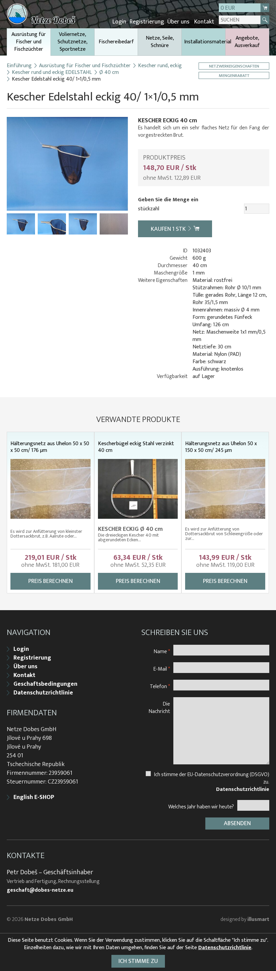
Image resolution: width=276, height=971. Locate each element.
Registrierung (147, 22)
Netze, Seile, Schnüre (160, 42)
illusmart (258, 919)
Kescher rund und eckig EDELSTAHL (52, 72)
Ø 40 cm (109, 72)
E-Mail (161, 669)
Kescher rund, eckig (160, 65)
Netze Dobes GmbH (49, 919)
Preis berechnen (50, 581)
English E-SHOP (33, 797)
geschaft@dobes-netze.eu (40, 890)
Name (162, 651)
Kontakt (204, 22)
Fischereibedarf (116, 41)
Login (119, 22)
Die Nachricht (159, 707)
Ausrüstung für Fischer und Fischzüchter (28, 42)
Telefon (160, 686)
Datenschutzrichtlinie (43, 693)
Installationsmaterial (204, 41)
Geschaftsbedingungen (45, 684)
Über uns (178, 22)
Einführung (19, 65)
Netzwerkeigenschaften (234, 66)
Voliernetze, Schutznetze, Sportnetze (73, 42)
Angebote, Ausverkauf (247, 42)
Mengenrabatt (234, 75)
